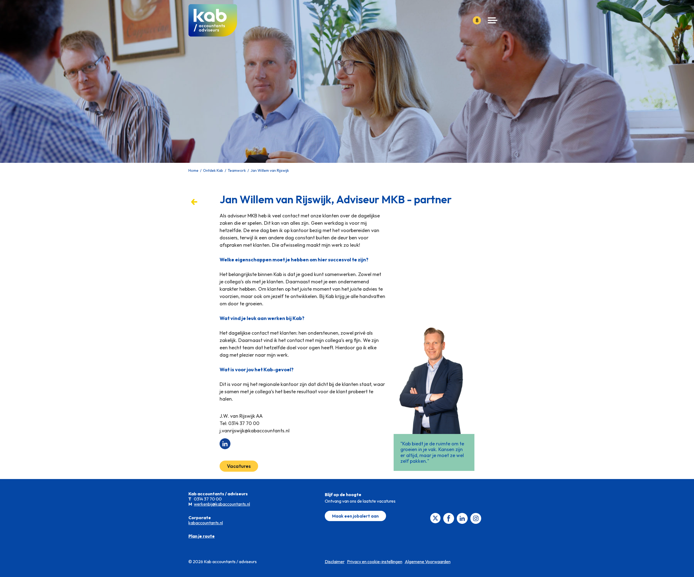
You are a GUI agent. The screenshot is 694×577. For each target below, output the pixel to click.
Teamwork (237, 170)
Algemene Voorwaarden (428, 561)
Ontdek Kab (213, 170)
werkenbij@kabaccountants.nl (222, 504)
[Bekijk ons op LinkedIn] (462, 518)
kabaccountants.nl (205, 522)
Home (193, 170)
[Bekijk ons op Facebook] (448, 518)
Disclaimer (335, 561)
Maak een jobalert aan (355, 516)
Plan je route (201, 536)
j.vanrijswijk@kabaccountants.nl (255, 430)
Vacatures (239, 466)
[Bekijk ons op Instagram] (475, 518)
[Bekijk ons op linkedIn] (225, 443)
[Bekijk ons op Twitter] (435, 517)
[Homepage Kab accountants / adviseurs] (214, 20)
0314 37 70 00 (243, 423)
